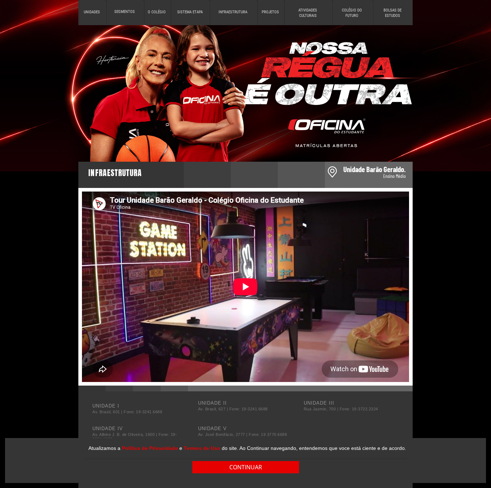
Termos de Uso (202, 448)
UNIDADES (92, 12)
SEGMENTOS (124, 11)
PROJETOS (270, 12)
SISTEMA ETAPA (190, 12)
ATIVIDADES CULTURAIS (307, 13)
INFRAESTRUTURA (233, 12)
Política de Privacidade (150, 448)
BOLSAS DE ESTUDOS (392, 13)
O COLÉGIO (157, 12)
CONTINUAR (245, 467)
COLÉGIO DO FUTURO (352, 13)
